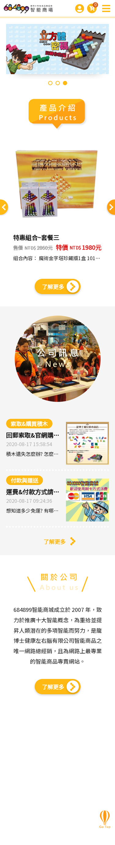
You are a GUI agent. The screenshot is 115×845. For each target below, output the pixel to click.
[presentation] (4, 207)
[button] (50, 83)
